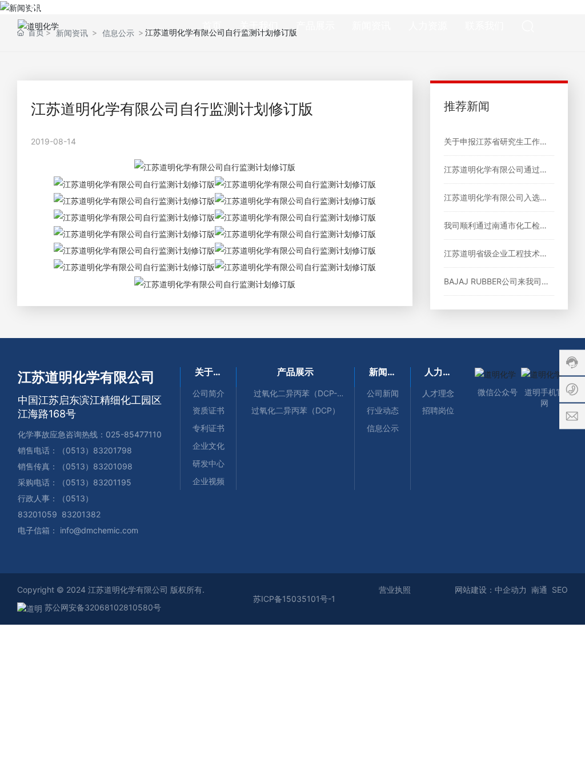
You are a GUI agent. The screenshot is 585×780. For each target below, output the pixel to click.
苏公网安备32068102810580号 (101, 607)
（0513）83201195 (94, 482)
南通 (539, 589)
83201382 (81, 514)
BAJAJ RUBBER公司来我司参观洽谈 (509, 281)
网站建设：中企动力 (491, 589)
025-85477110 (134, 434)
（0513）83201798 (95, 450)
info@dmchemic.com (99, 530)
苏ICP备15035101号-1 (294, 599)
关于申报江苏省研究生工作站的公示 (508, 141)
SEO (560, 589)
